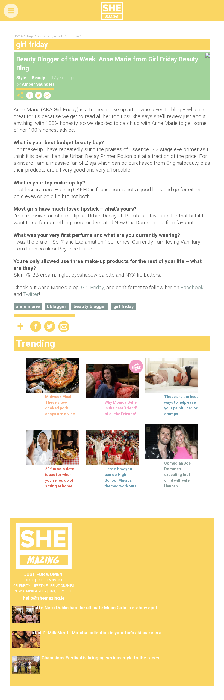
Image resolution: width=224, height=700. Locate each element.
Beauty (38, 77)
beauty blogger (89, 306)
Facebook (192, 287)
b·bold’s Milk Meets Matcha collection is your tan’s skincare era (96, 632)
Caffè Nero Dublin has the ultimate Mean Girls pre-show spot (94, 607)
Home (18, 36)
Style (21, 77)
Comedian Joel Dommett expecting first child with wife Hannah (178, 474)
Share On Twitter (38, 95)
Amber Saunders (38, 84)
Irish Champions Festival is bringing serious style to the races (95, 657)
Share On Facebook (30, 95)
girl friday (123, 306)
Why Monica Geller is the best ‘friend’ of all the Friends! (121, 408)
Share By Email (47, 95)
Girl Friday (92, 287)
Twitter (31, 294)
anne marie (28, 306)
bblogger (56, 306)
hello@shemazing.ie (44, 598)
